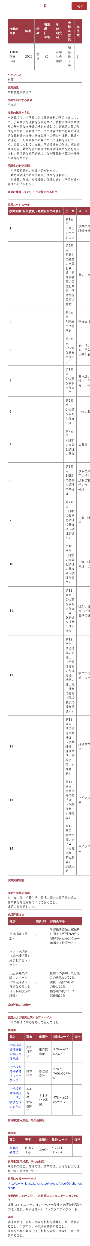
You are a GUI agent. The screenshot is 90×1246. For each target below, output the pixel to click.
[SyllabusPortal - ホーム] (45, 5)
